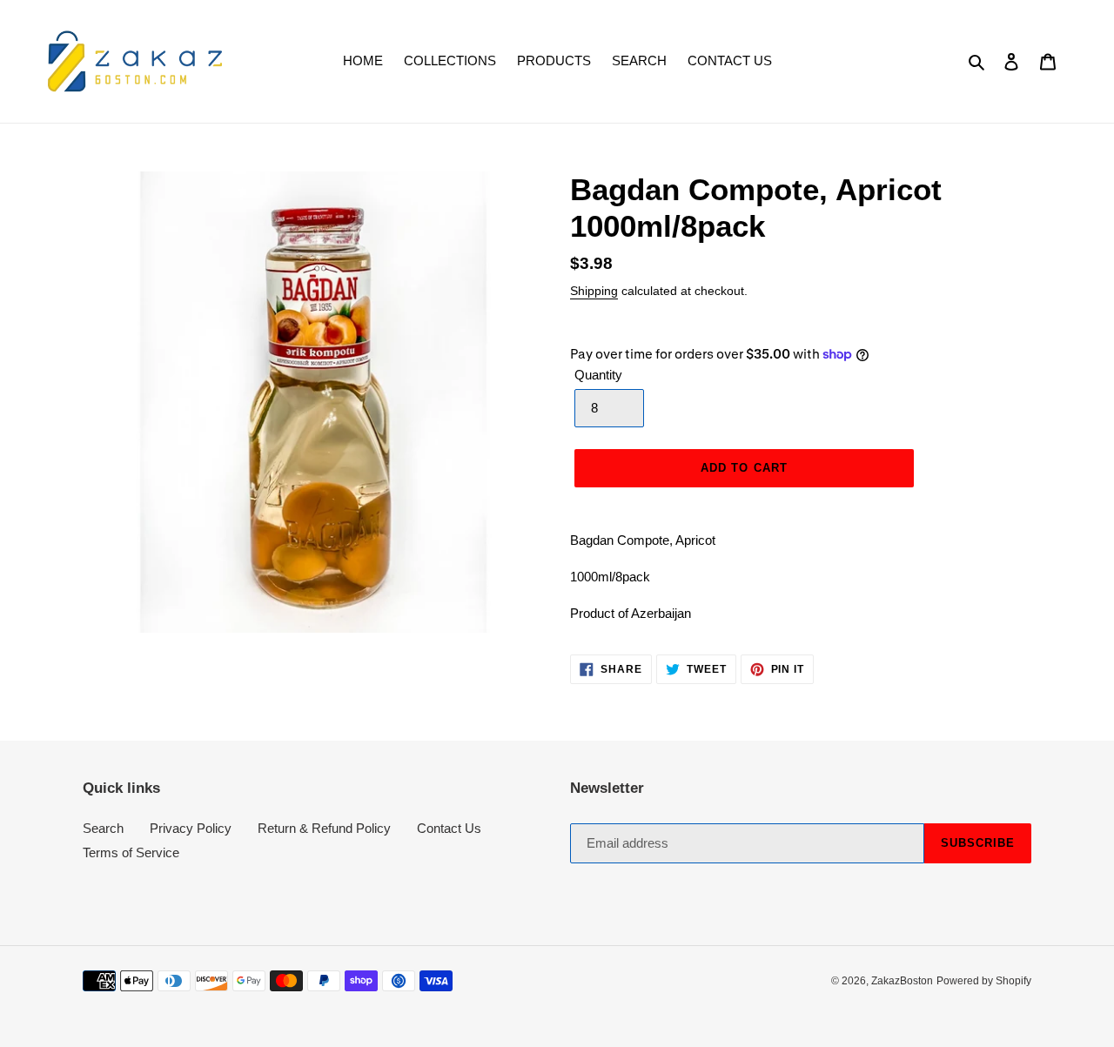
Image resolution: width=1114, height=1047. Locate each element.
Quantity (598, 374)
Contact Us (449, 828)
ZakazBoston (902, 981)
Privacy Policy (191, 828)
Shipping (594, 291)
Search (103, 828)
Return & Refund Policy (324, 828)
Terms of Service (131, 852)
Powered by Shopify (983, 981)
